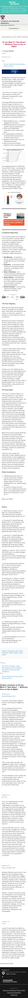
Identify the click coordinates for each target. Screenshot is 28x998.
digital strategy (13, 652)
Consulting (11, 651)
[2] (23, 113)
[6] (21, 253)
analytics (4, 651)
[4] (6, 185)
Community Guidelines (14, 992)
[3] (22, 117)
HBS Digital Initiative (7, 6)
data (16, 651)
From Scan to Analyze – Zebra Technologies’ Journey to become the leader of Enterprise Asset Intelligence (12, 668)
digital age (5, 652)
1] (12, 98)
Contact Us (14, 995)
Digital (21, 651)
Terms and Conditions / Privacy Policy (14, 990)
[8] (14, 365)
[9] (16, 376)
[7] (11, 337)
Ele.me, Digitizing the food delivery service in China (14, 65)
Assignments (14, 28)
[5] (13, 185)
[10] (10, 449)
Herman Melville (9, 51)
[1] (3, 511)
